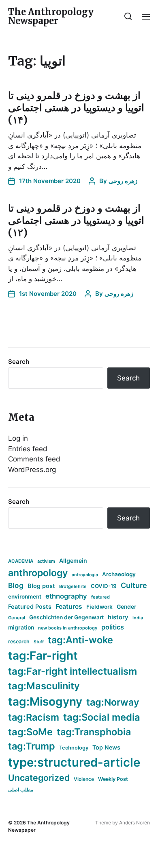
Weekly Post (113, 779)
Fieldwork (99, 606)
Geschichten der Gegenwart (66, 617)
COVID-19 (104, 586)
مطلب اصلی (20, 790)
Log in (18, 438)
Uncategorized (39, 777)
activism (46, 561)
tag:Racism (33, 717)
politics (112, 627)
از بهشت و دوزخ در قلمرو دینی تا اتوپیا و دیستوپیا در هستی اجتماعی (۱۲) (76, 220)
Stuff (39, 642)
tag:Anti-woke (80, 640)
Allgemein (73, 560)
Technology (73, 748)
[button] (128, 16)
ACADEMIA (20, 561)
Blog (15, 585)
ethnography (66, 596)
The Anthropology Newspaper (51, 16)
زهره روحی (123, 181)
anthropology (38, 573)
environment (24, 596)
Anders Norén (134, 823)
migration (21, 627)
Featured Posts (29, 606)
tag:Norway (112, 702)
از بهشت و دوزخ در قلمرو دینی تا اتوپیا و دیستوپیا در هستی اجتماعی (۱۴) (76, 107)
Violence (84, 779)
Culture (134, 585)
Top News (106, 747)
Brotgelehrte (73, 586)
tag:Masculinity (44, 686)
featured (100, 597)
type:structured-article (74, 762)
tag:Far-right (43, 655)
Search (18, 361)
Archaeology (119, 574)
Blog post (41, 585)
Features (69, 606)
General (16, 618)
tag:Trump (31, 746)
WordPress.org (32, 470)
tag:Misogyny (45, 701)
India (137, 618)
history (118, 617)
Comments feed (34, 459)
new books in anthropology (67, 628)
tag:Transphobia (94, 732)
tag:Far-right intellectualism (72, 671)
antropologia (85, 574)
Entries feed (27, 449)
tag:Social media (101, 717)
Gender (127, 606)
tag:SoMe (30, 732)
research (19, 641)
